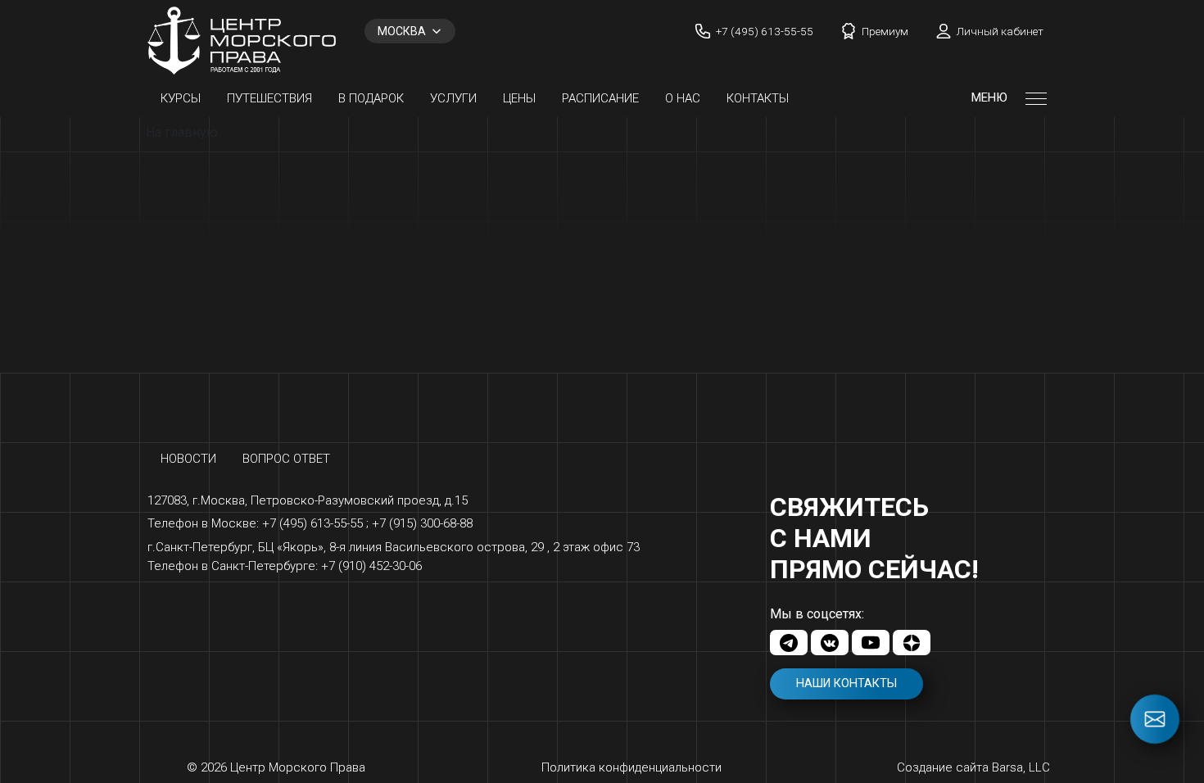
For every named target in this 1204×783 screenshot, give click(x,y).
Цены (519, 98)
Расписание (600, 98)
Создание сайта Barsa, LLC (973, 767)
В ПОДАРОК (371, 98)
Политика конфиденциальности (631, 767)
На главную (182, 132)
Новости (188, 458)
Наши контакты (846, 683)
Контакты (757, 98)
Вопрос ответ (286, 458)
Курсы (181, 98)
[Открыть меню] (1036, 98)
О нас (682, 98)
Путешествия (269, 98)
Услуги (453, 98)
